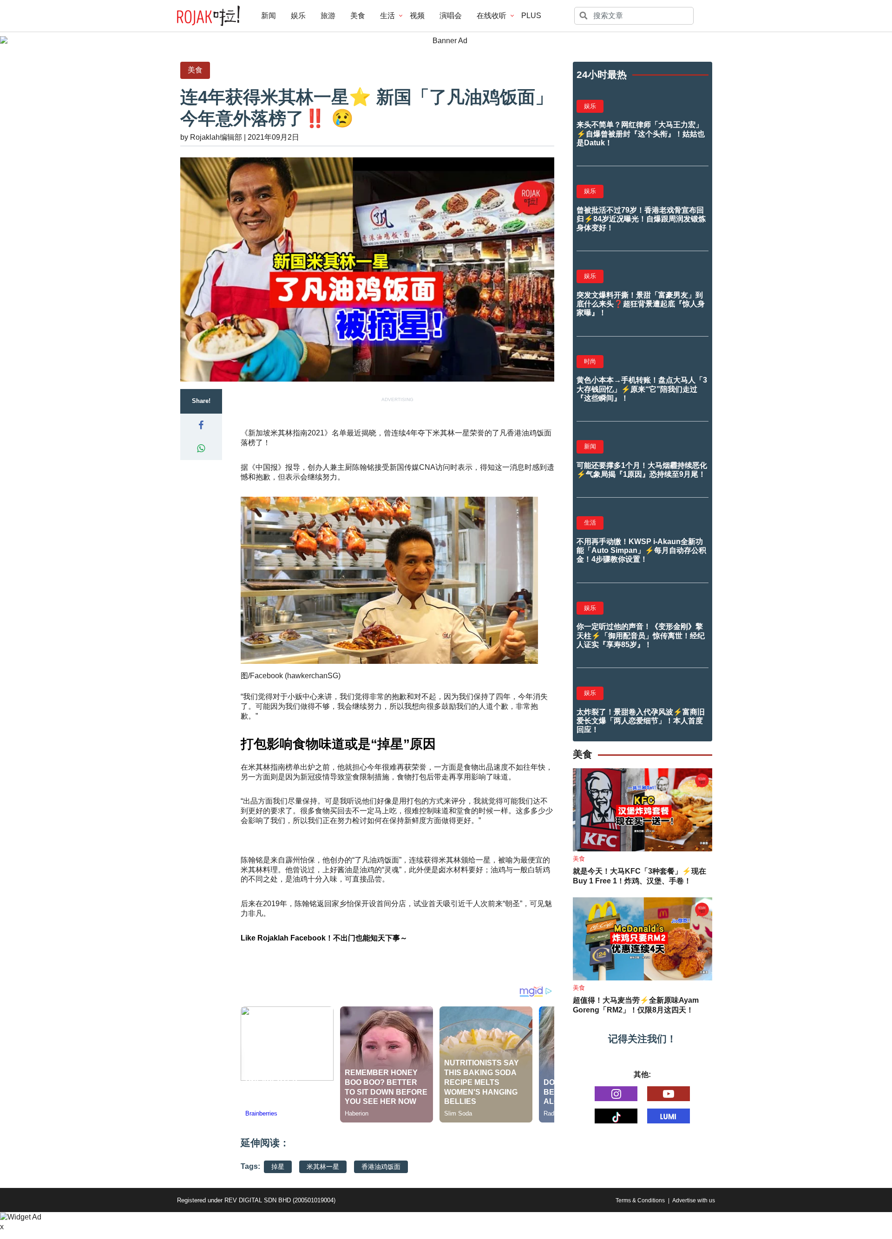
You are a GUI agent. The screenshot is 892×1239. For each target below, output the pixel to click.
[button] (201, 425)
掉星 (277, 1166)
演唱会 (450, 15)
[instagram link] (616, 1093)
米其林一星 (323, 1166)
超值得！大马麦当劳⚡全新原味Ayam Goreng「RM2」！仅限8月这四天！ (636, 1005)
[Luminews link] (668, 1116)
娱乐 (298, 15)
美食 (357, 15)
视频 (417, 15)
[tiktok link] (616, 1116)
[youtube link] (668, 1093)
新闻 (268, 15)
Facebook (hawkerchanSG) (295, 676)
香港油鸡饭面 (380, 1166)
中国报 (267, 467)
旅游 (328, 15)
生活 (387, 15)
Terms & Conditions (640, 1200)
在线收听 (491, 15)
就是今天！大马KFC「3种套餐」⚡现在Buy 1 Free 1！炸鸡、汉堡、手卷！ (639, 876)
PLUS (531, 15)
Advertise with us (693, 1200)
